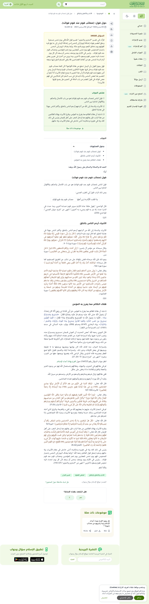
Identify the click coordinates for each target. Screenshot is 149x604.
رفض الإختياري (125, 597)
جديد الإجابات (137, 40)
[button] (111, 23)
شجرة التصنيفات (136, 33)
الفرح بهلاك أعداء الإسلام (66, 361)
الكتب (140, 71)
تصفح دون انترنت (134, 94)
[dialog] (123, 593)
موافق (139, 597)
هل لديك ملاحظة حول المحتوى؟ (57, 482)
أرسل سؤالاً (138, 79)
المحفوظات (138, 86)
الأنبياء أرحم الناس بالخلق (90, 156)
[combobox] (86, 4)
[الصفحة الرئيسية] (109, 13)
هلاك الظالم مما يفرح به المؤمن (87, 160)
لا (69, 497)
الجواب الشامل (137, 52)
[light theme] (134, 16)
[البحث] (58, 4)
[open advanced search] (66, 4)
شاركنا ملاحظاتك (136, 100)
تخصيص (104, 598)
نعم (81, 497)
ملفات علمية (138, 59)
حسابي (140, 26)
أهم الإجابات (135, 46)
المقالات (140, 65)
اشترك (72, 559)
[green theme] (141, 16)
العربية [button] (6, 4)
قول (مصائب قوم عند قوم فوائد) (87, 151)
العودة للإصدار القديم (135, 106)
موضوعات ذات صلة (73, 128)
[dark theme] (127, 16)
